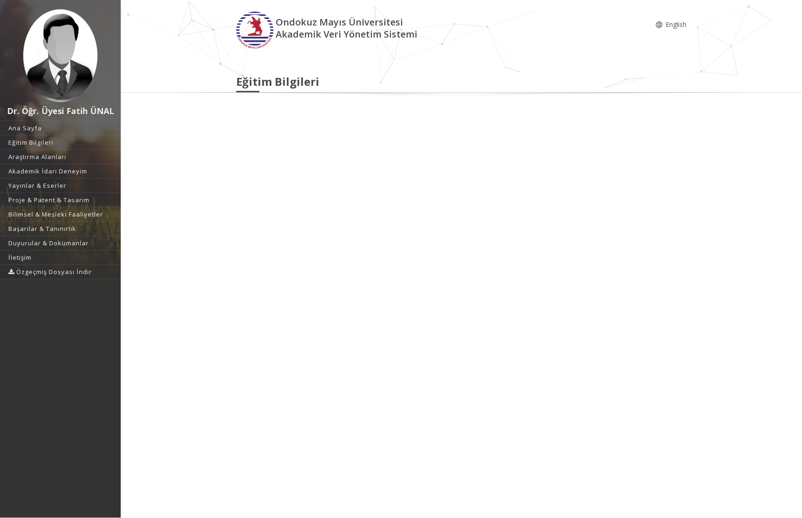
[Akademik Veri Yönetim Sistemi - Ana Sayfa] (256, 29)
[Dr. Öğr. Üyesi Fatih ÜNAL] (60, 55)
